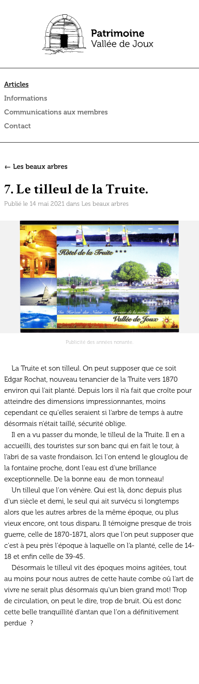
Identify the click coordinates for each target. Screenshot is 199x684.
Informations (25, 98)
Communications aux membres (56, 112)
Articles (16, 84)
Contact (17, 126)
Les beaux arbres (105, 204)
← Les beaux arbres (36, 166)
